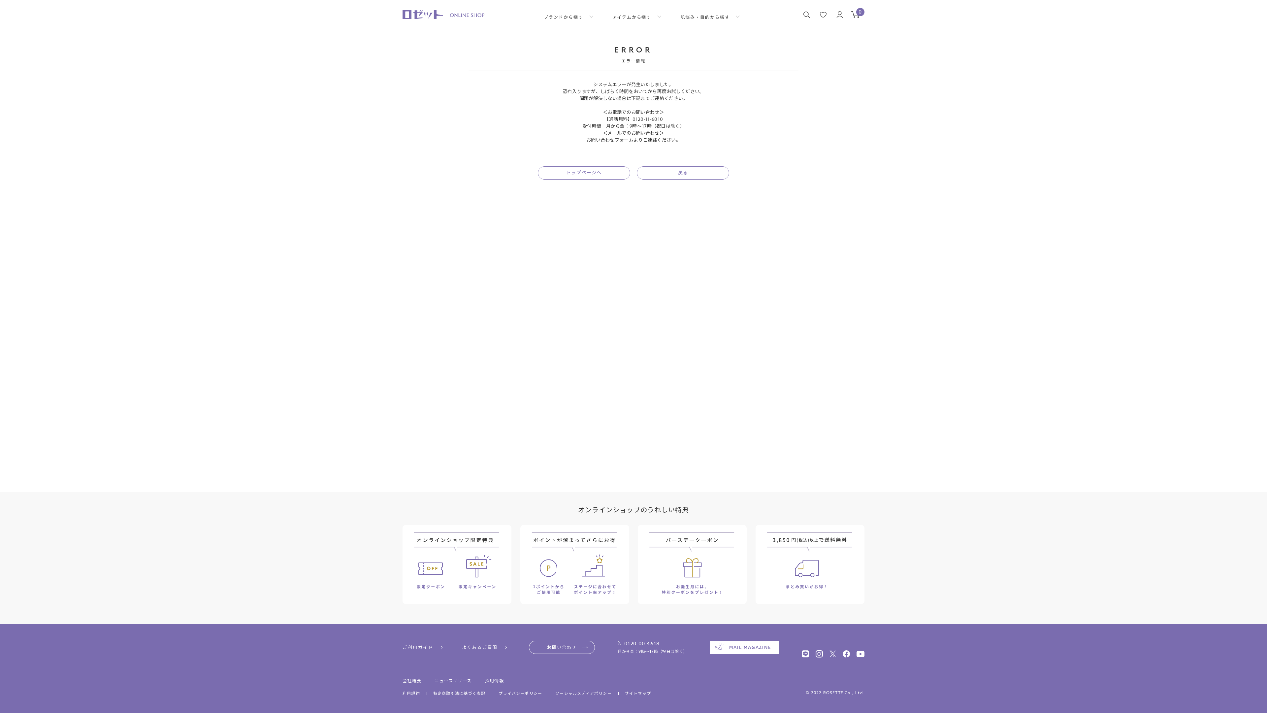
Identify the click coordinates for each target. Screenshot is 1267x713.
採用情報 (494, 681)
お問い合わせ (562, 647)
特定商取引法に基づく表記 (459, 693)
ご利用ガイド (418, 647)
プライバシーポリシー (520, 693)
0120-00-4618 (642, 644)
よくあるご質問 (480, 647)
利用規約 (411, 693)
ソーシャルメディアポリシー (583, 693)
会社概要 (412, 681)
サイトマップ (638, 693)
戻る (683, 172)
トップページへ (584, 172)
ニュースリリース (453, 681)
